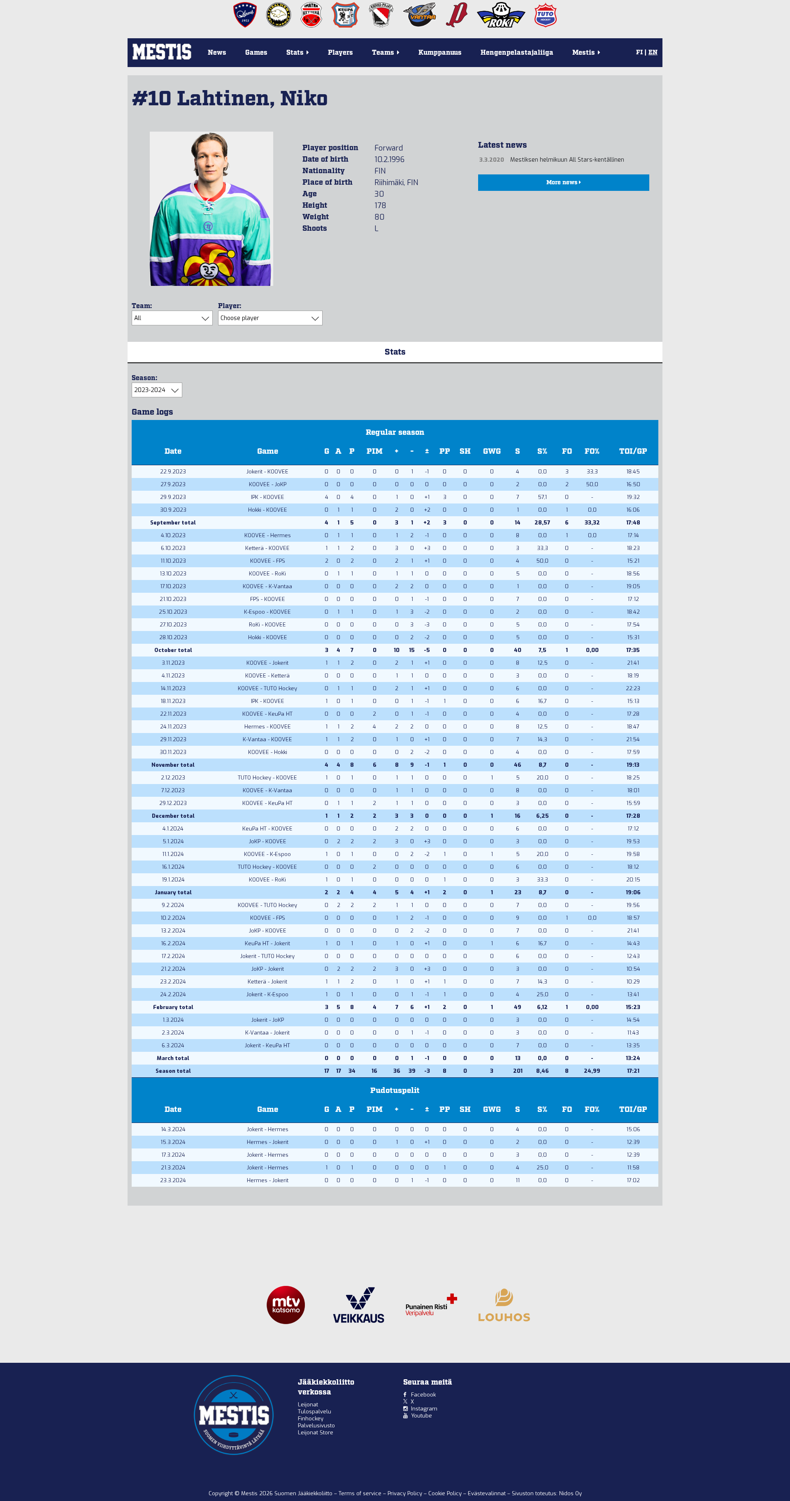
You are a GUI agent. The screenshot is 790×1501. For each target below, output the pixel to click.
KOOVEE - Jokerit (267, 662)
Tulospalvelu (314, 1411)
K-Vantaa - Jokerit (267, 1032)
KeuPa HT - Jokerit (267, 943)
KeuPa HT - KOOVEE (267, 828)
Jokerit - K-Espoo (267, 994)
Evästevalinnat (487, 1493)
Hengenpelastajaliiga (517, 53)
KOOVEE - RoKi (267, 573)
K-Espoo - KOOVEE (267, 611)
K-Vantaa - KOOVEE (267, 739)
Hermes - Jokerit (267, 1142)
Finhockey (310, 1418)
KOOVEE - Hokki (267, 752)
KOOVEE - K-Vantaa (267, 586)
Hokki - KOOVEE (267, 509)
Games (256, 53)
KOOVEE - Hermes (267, 535)
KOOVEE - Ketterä (267, 675)
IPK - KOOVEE (267, 497)
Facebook (423, 1394)
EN (653, 53)
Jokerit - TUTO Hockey (267, 956)
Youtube (421, 1415)
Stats (395, 352)
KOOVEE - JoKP (267, 484)
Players (340, 53)
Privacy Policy (406, 1493)
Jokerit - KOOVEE (267, 471)
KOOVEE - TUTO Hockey (267, 688)
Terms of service (361, 1493)
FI (639, 53)
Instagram (424, 1408)
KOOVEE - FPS (267, 560)
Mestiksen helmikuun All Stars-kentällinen (567, 160)
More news (562, 182)
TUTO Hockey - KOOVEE (267, 777)
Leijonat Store (315, 1432)
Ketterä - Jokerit (267, 981)
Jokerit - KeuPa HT (267, 1045)
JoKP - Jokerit (267, 968)
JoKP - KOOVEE (267, 841)
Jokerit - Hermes (267, 1129)
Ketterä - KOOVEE (267, 548)
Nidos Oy (570, 1493)
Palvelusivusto (316, 1425)
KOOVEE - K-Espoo (267, 854)
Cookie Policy (445, 1493)
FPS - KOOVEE (267, 599)
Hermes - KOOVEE (267, 726)
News (217, 53)
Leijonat (308, 1404)
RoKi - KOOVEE (267, 624)
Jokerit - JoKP (267, 1019)
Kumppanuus (440, 53)
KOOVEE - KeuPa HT (267, 713)
